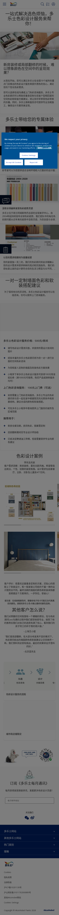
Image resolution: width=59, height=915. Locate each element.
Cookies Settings (29, 155)
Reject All (34, 162)
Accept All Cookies (13, 162)
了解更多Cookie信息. (44, 148)
